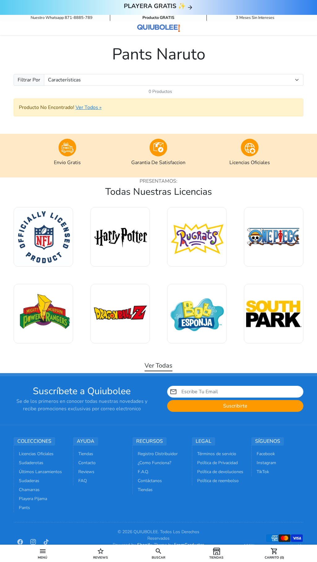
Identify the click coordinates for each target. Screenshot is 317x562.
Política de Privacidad (217, 463)
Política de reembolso (218, 481)
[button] (43, 553)
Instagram (266, 463)
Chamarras (29, 490)
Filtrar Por (29, 79)
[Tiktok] (46, 541)
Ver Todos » (89, 107)
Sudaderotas (31, 463)
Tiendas (85, 454)
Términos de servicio (216, 454)
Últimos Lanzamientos (40, 472)
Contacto (87, 463)
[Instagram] (33, 541)
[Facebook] (20, 541)
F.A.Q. (143, 472)
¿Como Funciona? (154, 463)
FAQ (82, 481)
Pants (24, 508)
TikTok (263, 472)
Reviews (86, 472)
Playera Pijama (33, 499)
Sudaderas (29, 481)
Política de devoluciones (220, 472)
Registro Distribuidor (158, 454)
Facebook (266, 454)
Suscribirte (235, 406)
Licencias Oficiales (36, 454)
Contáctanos (150, 481)
